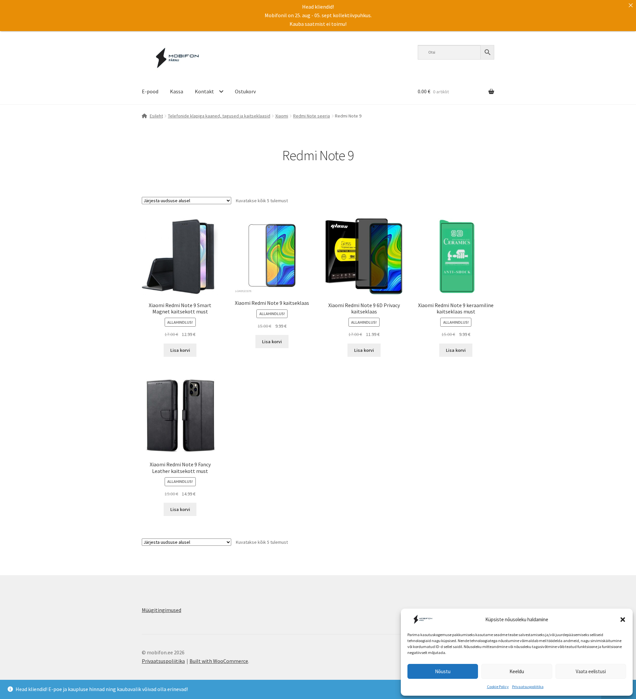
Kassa (176, 91)
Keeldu (516, 671)
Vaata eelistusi (591, 671)
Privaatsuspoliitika (528, 686)
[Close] (630, 5)
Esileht (156, 116)
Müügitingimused (161, 610)
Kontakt (204, 91)
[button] (622, 619)
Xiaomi (281, 116)
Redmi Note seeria (311, 116)
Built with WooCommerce (218, 661)
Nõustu (442, 671)
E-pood (150, 91)
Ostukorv (245, 91)
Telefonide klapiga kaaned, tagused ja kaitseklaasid (219, 116)
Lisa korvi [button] (180, 350)
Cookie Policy (498, 686)
